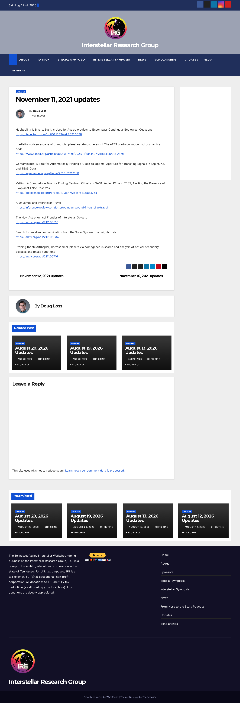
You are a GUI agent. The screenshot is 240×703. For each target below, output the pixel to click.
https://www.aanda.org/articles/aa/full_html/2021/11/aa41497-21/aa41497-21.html (70, 153)
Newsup (133, 697)
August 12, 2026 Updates (198, 518)
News (142, 59)
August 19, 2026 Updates (86, 350)
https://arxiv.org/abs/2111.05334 (37, 237)
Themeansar (149, 697)
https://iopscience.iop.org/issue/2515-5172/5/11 (47, 173)
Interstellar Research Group (120, 45)
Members (18, 70)
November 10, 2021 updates (141, 276)
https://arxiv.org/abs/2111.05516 (37, 222)
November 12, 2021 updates (42, 276)
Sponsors (167, 572)
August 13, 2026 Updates (141, 350)
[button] (229, 65)
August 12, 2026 (139, 527)
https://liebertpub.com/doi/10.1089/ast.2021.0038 (49, 134)
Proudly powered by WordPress (101, 697)
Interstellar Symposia (112, 59)
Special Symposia (72, 59)
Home (165, 555)
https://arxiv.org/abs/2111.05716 (37, 256)
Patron (44, 59)
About (25, 59)
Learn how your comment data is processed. (95, 470)
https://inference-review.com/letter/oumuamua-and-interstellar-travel (62, 207)
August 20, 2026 (29, 527)
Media (208, 59)
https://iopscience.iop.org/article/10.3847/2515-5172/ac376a (56, 192)
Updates (191, 59)
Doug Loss (39, 110)
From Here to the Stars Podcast (182, 606)
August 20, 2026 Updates (31, 350)
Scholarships (165, 59)
